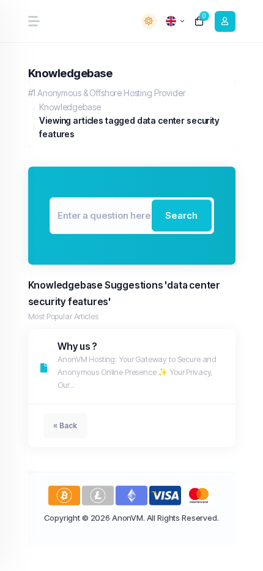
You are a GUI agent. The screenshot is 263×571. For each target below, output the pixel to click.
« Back (65, 425)
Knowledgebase (69, 107)
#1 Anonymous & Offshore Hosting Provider (107, 93)
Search (181, 215)
